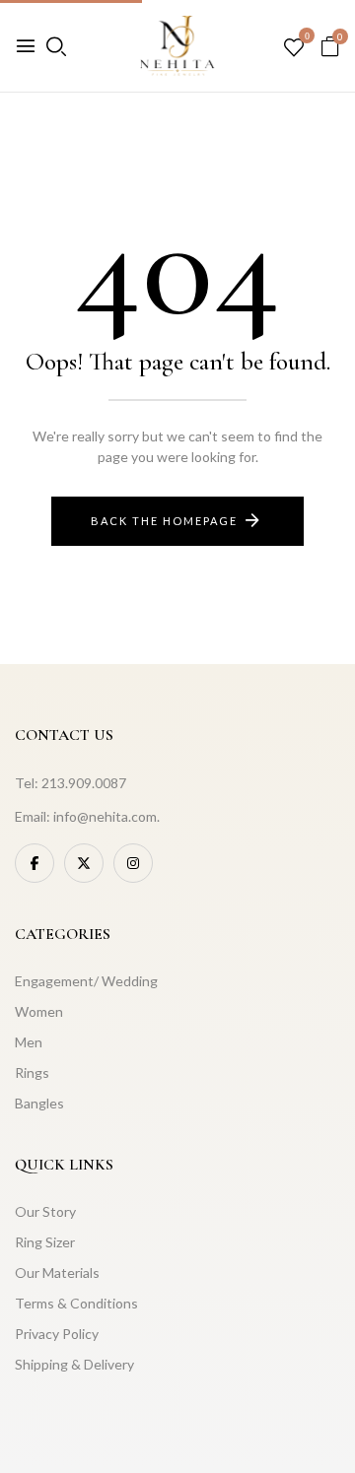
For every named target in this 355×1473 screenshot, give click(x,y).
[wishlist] (294, 48)
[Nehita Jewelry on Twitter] (84, 863)
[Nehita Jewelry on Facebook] (34, 863)
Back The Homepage (164, 520)
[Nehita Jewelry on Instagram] (133, 863)
